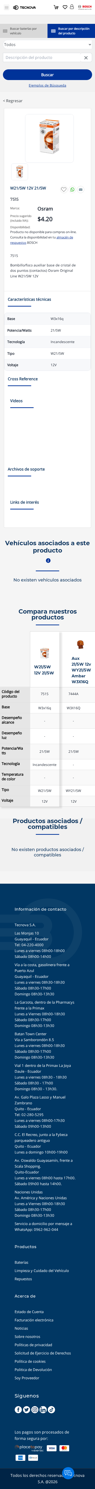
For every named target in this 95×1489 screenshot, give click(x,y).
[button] (72, 5)
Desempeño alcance (12, 720)
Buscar (47, 74)
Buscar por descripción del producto (73, 31)
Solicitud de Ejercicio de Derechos (43, 1353)
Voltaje (7, 800)
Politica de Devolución (33, 1369)
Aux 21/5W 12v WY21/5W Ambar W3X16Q (81, 670)
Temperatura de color (12, 776)
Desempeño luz (12, 735)
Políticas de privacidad (33, 1344)
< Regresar (13, 100)
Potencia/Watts (12, 750)
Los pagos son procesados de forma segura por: (42, 1435)
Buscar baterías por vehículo (23, 31)
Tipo (5, 789)
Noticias (21, 1328)
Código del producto (10, 694)
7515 (44, 693)
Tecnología (11, 763)
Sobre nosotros (27, 1336)
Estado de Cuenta (29, 1311)
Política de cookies (30, 1361)
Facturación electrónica (34, 1319)
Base (6, 707)
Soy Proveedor (27, 1377)
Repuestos (23, 1278)
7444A (73, 693)
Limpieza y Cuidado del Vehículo (42, 1270)
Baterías (21, 1262)
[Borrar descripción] (86, 57)
